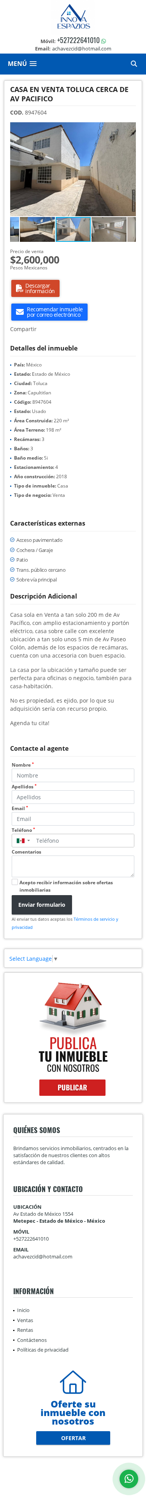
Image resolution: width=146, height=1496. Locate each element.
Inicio (23, 1310)
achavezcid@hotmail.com (42, 1256)
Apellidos (24, 786)
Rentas (25, 1329)
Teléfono (23, 830)
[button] (129, 129)
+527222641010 (78, 40)
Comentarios (26, 852)
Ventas (25, 1320)
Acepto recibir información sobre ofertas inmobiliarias (66, 886)
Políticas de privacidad (43, 1349)
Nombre (23, 765)
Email (20, 808)
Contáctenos (32, 1339)
